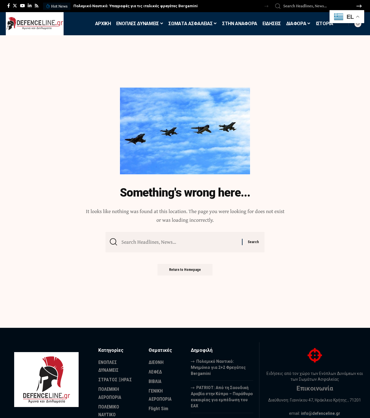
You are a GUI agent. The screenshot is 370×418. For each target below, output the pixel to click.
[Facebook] (8, 6)
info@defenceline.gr (320, 413)
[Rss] (36, 6)
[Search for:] (179, 242)
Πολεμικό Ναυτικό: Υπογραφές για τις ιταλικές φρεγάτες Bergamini (135, 6)
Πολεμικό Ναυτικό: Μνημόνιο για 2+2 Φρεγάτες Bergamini (218, 367)
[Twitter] (14, 6)
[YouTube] (22, 6)
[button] (266, 6)
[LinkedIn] (29, 6)
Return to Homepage (185, 270)
